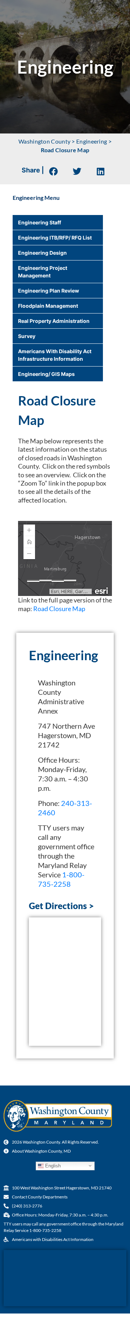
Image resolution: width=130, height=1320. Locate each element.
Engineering (91, 141)
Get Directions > (61, 905)
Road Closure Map (59, 609)
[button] (54, 171)
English (52, 1165)
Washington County (44, 141)
